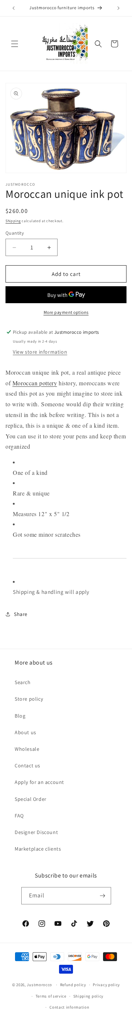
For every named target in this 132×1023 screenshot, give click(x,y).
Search (23, 682)
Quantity (15, 233)
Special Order (31, 799)
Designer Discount (36, 832)
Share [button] (20, 614)
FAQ (19, 815)
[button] (15, 44)
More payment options (66, 312)
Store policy (29, 699)
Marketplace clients (38, 848)
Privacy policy (106, 984)
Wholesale (27, 749)
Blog (20, 715)
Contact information (69, 1007)
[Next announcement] (118, 8)
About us (25, 732)
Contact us (27, 765)
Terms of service (51, 996)
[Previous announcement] (14, 8)
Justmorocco (40, 984)
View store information (40, 351)
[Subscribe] (103, 895)
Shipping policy (88, 996)
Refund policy (73, 984)
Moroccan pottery (34, 383)
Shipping (13, 220)
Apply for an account (39, 782)
